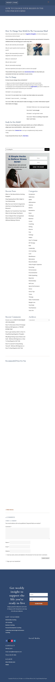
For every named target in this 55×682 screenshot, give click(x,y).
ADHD (30, 199)
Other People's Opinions (35, 264)
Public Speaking (33, 275)
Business (31, 218)
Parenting (31, 267)
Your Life (31, 310)
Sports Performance (34, 286)
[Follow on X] (9, 641)
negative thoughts (31, 34)
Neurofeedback (33, 262)
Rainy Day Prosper (43, 678)
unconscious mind (29, 72)
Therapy (31, 297)
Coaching (31, 224)
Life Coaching (32, 251)
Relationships (32, 281)
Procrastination (33, 272)
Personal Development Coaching (13, 627)
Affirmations (32, 202)
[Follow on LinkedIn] (15, 641)
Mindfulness (32, 256)
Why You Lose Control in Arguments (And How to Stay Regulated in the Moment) (15, 206)
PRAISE (7, 664)
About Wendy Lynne (10, 662)
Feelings (31, 235)
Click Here (25, 136)
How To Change (33, 240)
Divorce (31, 229)
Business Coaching (10, 625)
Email (7, 547)
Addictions (31, 197)
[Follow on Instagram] (12, 641)
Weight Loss (32, 302)
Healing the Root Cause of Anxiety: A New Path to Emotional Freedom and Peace (27, 444)
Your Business (32, 308)
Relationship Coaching (11, 619)
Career (30, 221)
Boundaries (32, 210)
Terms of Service (30, 678)
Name (7, 542)
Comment (8, 526)
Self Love (31, 283)
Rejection (31, 278)
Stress (30, 289)
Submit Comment (45, 558)
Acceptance (32, 194)
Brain (30, 213)
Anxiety (31, 205)
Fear (30, 232)
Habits (30, 237)
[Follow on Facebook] (7, 641)
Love (30, 253)
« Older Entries (9, 509)
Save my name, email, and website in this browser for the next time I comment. (27, 555)
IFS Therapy (32, 243)
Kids (30, 245)
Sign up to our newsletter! (13, 561)
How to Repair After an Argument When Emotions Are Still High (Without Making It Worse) (15, 218)
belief (33, 86)
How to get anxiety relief (12, 332)
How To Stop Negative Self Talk (14, 348)
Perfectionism (32, 270)
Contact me (18, 130)
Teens (30, 294)
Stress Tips (32, 291)
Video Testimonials (34, 299)
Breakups (31, 216)
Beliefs (30, 207)
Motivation (32, 259)
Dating (30, 226)
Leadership (32, 248)
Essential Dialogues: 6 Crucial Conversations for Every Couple (22, 491)
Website (8, 551)
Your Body (31, 305)
